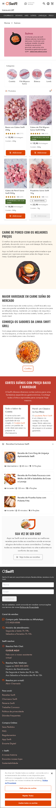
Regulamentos (9, 735)
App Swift (6, 739)
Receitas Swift (8, 695)
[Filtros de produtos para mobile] (50, 91)
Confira (28, 368)
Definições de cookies (28, 788)
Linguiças (42, 15)
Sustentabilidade (10, 763)
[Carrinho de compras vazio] (52, 3)
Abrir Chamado (13, 683)
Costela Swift (19, 423)
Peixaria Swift (8, 703)
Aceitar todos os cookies (28, 803)
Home (7, 23)
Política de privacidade (13, 711)
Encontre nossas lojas (12, 759)
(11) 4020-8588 (13, 622)
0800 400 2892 (21, 666)
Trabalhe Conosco (11, 707)
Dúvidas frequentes (11, 715)
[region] (28, 788)
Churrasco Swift (9, 699)
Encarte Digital (9, 743)
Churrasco (8, 15)
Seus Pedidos (8, 727)
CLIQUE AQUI (12, 650)
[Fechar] (52, 773)
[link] (8, 10)
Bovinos (19, 15)
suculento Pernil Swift (43, 415)
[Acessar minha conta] (48, 3)
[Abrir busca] (44, 3)
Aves (26, 15)
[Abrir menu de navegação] (3, 3)
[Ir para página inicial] (12, 3)
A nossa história (9, 754)
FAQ (4, 731)
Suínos (33, 15)
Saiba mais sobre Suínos (38, 51)
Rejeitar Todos (28, 796)
